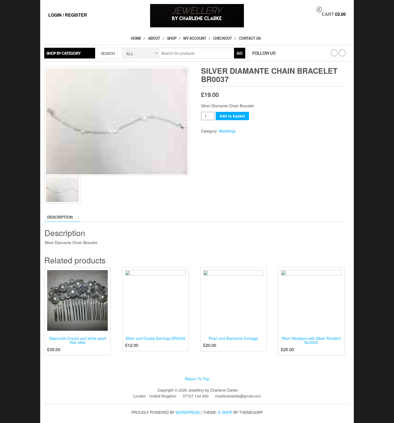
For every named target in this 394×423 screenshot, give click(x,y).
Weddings (227, 131)
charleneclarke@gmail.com (238, 396)
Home (136, 38)
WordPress (188, 412)
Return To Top (197, 378)
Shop (171, 38)
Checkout (222, 38)
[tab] (62, 217)
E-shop (225, 412)
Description (60, 217)
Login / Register (67, 15)
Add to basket (232, 116)
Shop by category (63, 53)
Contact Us (250, 38)
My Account (194, 38)
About (154, 38)
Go (240, 53)
